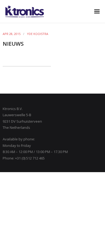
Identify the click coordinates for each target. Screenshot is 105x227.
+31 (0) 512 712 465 (30, 158)
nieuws (13, 43)
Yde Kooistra (37, 34)
